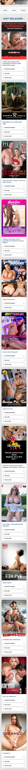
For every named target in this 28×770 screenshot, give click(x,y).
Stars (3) (7, 475)
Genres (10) (8, 136)
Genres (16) (8, 255)
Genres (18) (8, 538)
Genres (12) (8, 194)
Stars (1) (7, 360)
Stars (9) (7, 417)
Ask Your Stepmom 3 (9, 696)
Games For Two (8, 409)
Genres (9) (8, 421)
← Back (5, 10)
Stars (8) (7, 591)
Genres (23, 10)
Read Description (10, 69)
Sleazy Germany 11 (9, 299)
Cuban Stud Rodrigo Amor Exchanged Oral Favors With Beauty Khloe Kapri (12, 63)
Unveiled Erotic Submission (11, 639)
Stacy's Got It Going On (10, 352)
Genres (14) (8, 652)
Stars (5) (7, 761)
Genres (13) (8, 364)
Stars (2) (7, 73)
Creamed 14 (6, 753)
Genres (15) (8, 77)
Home (14, 10)
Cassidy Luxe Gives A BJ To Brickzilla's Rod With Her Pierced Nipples (13, 240)
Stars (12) (7, 704)
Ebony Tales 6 (7, 582)
